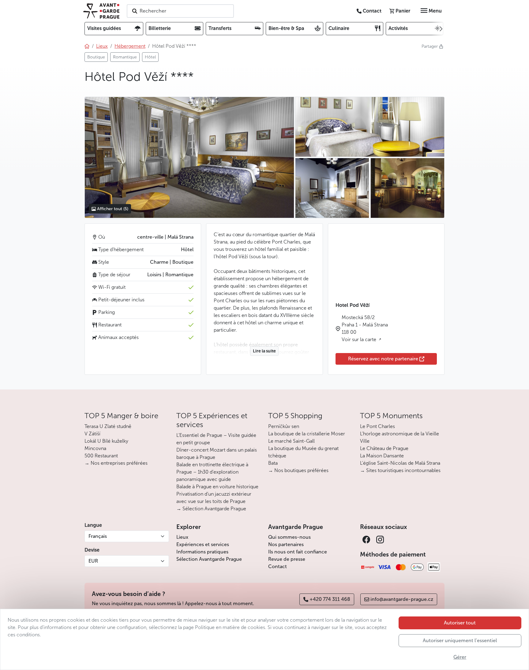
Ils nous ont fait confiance (297, 552)
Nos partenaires (286, 544)
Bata (273, 463)
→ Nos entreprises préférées (116, 463)
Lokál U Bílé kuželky (106, 441)
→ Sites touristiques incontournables (400, 470)
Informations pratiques (202, 552)
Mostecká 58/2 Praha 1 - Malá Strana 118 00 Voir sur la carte (365, 328)
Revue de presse (286, 559)
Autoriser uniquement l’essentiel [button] (460, 640)
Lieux (182, 537)
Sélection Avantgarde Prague (209, 559)
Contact (277, 566)
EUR (93, 561)
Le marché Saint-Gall (291, 441)
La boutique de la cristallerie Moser (306, 434)
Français (97, 536)
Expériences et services (202, 544)
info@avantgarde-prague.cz (401, 599)
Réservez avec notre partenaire (383, 359)
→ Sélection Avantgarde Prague (211, 509)
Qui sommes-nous (289, 537)
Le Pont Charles (377, 426)
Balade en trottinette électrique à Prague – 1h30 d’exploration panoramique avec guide (212, 472)
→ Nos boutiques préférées (298, 470)
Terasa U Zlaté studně (107, 426)
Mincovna (95, 448)
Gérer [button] (459, 657)
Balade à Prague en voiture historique (217, 486)
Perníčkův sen (283, 426)
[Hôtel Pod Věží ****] (189, 157)
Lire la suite (264, 351)
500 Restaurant (101, 456)
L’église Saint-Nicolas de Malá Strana (400, 463)
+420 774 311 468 (330, 599)
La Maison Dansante (382, 456)
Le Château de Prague (384, 448)
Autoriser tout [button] (460, 623)
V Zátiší (92, 434)
